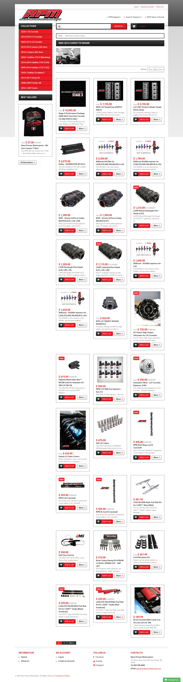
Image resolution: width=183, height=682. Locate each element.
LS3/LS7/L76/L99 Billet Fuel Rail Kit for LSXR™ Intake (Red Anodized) (109, 605)
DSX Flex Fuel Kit (66, 555)
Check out (159, 7)
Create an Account (66, 661)
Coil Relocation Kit (141, 557)
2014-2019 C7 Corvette (31, 37)
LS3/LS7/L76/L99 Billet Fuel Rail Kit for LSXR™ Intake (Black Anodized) (72, 609)
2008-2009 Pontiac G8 (31, 83)
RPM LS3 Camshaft (67, 498)
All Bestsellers (26, 162)
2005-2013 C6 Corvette (31, 42)
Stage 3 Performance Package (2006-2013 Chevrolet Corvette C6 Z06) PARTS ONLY (72, 116)
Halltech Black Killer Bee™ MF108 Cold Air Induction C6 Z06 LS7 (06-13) (71, 382)
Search (24, 657)
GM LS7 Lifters (102, 443)
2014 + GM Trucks (29, 88)
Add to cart (69, 128)
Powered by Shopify (62, 676)
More (81, 128)
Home (60, 36)
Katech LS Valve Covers (69, 456)
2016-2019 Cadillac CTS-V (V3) (35, 62)
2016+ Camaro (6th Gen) (32, 52)
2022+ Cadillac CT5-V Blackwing (35, 57)
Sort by (143, 69)
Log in (136, 7)
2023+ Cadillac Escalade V (32, 73)
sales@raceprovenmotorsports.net (148, 669)
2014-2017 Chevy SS (30, 78)
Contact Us (173, 680)
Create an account (147, 7)
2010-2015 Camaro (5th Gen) (34, 47)
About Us (25, 661)
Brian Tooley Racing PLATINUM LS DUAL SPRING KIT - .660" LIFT (110, 563)
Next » (71, 643)
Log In (61, 657)
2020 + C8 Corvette (29, 32)
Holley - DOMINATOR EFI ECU (72, 164)
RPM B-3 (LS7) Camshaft (107, 512)
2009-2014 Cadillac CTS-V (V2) (35, 67)
